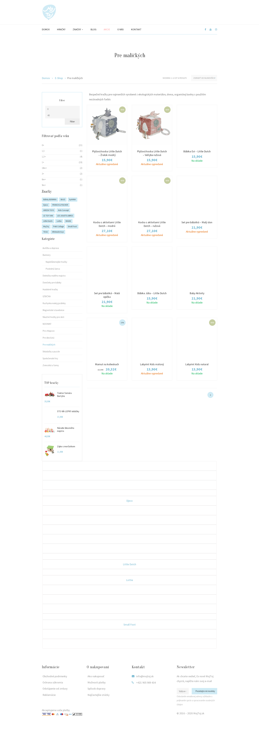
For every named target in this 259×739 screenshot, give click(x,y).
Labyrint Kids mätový (152, 364)
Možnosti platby (97, 682)
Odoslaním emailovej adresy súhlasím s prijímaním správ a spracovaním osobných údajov (196, 700)
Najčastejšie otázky (98, 695)
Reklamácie (49, 695)
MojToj (46, 226)
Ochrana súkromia (53, 682)
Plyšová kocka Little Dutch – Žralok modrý (107, 153)
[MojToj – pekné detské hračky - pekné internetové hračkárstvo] (49, 12)
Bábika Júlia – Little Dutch (152, 293)
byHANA (72, 199)
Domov (46, 78)
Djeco (45, 205)
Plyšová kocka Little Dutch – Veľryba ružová (152, 153)
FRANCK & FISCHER (60, 205)
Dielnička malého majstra (54, 275)
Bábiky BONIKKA (49, 199)
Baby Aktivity (197, 293)
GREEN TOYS (48, 210)
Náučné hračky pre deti (53, 317)
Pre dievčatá (48, 337)
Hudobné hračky (50, 289)
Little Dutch (47, 221)
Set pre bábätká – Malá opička (107, 294)
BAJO (63, 199)
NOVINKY (47, 323)
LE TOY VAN (48, 215)
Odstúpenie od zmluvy (55, 688)
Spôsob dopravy (96, 688)
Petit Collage (58, 226)
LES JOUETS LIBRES (65, 215)
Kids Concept (63, 210)
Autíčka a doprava (51, 248)
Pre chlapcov (49, 330)
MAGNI (68, 221)
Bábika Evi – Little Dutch (197, 151)
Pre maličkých (49, 344)
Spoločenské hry (50, 358)
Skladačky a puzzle (51, 351)
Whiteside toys (58, 232)
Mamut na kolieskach (107, 364)
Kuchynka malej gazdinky (54, 303)
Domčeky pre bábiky (52, 282)
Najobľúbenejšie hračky (56, 261)
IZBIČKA (47, 296)
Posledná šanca (53, 268)
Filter (72, 121)
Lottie (59, 221)
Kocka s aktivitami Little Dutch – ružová (152, 224)
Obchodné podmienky (55, 676)
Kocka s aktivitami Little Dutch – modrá (107, 224)
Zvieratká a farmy (51, 365)
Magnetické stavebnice (53, 310)
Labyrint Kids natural (196, 364)
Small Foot (72, 226)
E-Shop (59, 78)
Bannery (47, 255)
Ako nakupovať (96, 676)
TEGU (45, 232)
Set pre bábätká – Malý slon (197, 222)
